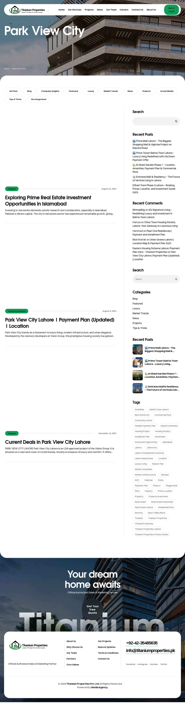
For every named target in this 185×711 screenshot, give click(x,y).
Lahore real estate (144, 458)
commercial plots (163, 415)
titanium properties (157, 518)
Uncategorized (38, 99)
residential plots (166, 507)
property (139, 496)
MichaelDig (139, 209)
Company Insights (50, 91)
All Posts (13, 91)
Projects (146, 91)
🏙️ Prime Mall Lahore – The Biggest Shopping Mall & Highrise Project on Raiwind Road (152, 144)
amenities (139, 409)
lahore (138, 447)
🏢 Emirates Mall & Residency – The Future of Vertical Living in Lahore (161, 390)
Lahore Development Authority (149, 453)
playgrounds (171, 485)
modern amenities (143, 469)
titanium (139, 518)
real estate (140, 501)
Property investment (158, 496)
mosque (165, 474)
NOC (137, 480)
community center (143, 420)
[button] (92, 609)
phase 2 (156, 485)
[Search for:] (156, 279)
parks (160, 480)
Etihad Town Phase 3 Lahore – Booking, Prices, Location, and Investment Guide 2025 (154, 189)
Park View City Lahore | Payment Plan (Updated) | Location (59, 322)
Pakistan (149, 480)
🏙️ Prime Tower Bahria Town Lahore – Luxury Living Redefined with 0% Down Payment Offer (154, 156)
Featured (73, 91)
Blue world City (142, 415)
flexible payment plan (145, 425)
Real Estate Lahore (144, 507)
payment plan (141, 485)
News (130, 91)
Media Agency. (99, 687)
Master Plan (158, 463)
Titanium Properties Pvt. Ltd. (82, 683)
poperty (148, 491)
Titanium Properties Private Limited (151, 534)
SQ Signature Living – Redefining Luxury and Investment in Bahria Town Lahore (152, 213)
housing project (142, 431)
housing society (162, 431)
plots (137, 491)
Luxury (91, 91)
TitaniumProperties (144, 523)
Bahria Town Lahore (159, 409)
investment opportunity (146, 442)
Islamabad (167, 442)
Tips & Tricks (15, 99)
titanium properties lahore (148, 529)
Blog (29, 91)
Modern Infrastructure (145, 474)
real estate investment (162, 501)
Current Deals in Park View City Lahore (47, 442)
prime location (165, 491)
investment (160, 436)
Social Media (166, 91)
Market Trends (111, 91)
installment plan (142, 436)
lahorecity (152, 447)
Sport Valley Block (156, 512)
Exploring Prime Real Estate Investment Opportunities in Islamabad (48, 200)
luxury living (141, 463)
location (162, 458)
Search (138, 111)
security (139, 512)
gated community (169, 425)
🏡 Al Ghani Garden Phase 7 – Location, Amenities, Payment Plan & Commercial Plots (154, 168)
